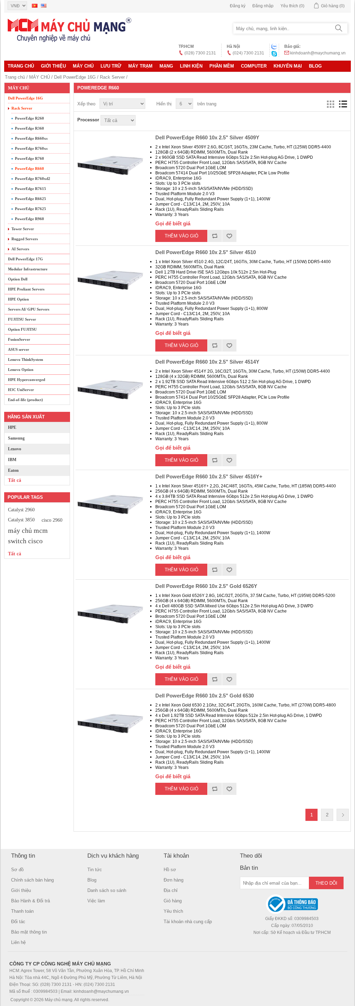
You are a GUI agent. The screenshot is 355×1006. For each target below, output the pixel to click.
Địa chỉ (171, 890)
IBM (12, 459)
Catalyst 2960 (21, 509)
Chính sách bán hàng (32, 880)
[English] (44, 5)
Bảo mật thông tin (29, 932)
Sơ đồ (17, 869)
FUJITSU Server (22, 319)
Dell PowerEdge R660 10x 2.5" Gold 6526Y (206, 586)
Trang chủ (21, 66)
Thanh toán (22, 911)
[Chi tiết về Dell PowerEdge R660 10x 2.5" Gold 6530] (110, 723)
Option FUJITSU (22, 329)
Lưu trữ (111, 66)
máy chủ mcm (28, 530)
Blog (315, 66)
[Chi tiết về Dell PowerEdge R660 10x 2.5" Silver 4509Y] (110, 165)
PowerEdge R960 (29, 219)
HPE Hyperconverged (26, 380)
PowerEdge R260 (29, 118)
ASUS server (18, 349)
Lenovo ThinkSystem (25, 359)
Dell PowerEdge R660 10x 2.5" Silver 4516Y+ (208, 476)
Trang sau (343, 815)
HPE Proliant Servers (26, 289)
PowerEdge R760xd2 (32, 178)
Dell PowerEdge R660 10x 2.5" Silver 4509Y (207, 137)
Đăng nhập (263, 5)
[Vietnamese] (35, 5)
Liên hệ (18, 942)
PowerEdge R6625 (30, 199)
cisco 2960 (52, 520)
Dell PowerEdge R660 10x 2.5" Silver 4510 (205, 252)
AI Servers (20, 249)
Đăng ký (237, 5)
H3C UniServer (21, 390)
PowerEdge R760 (29, 158)
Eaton (13, 470)
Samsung (16, 438)
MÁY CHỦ (83, 66)
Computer (254, 66)
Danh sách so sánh (106, 890)
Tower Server (22, 229)
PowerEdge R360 (29, 128)
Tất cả (14, 480)
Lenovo (14, 448)
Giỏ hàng (173, 900)
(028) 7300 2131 (200, 53)
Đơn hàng (173, 880)
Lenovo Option (20, 369)
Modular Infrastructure (27, 269)
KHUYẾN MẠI (288, 66)
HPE (12, 427)
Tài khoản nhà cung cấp (188, 921)
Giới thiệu (53, 66)
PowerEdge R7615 (30, 189)
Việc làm (96, 900)
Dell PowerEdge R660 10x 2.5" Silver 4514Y (207, 362)
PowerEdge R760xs (31, 148)
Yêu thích (173, 911)
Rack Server (112, 77)
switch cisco (25, 541)
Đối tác (18, 921)
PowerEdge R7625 (30, 209)
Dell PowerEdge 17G (25, 259)
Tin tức (94, 869)
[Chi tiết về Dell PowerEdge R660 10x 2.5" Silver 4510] (110, 280)
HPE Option (18, 299)
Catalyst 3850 (21, 519)
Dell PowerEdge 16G (75, 77)
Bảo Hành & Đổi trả (30, 900)
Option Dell (17, 279)
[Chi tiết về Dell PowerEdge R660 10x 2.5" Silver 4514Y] (110, 390)
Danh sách (343, 104)
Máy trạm (140, 66)
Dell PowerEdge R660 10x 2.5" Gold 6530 (204, 696)
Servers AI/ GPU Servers (28, 309)
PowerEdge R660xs (31, 138)
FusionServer (19, 339)
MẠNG (166, 66)
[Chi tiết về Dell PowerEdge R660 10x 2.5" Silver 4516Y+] (110, 504)
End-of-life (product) (25, 400)
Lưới (330, 104)
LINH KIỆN (191, 66)
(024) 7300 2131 (248, 53)
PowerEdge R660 (29, 168)
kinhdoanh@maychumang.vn (318, 53)
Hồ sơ (170, 869)
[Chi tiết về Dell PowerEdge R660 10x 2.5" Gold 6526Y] (110, 614)
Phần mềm (221, 66)
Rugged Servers (24, 239)
